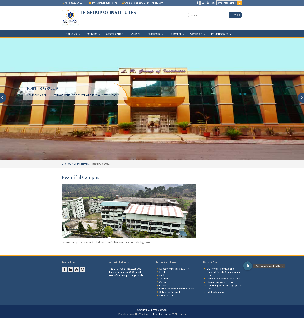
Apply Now (157, 2)
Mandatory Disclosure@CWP (174, 268)
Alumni (135, 33)
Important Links (227, 2)
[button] (247, 265)
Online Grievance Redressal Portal (176, 288)
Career (162, 281)
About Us (71, 33)
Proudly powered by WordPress (134, 313)
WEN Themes (179, 313)
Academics (154, 33)
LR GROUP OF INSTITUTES (108, 12)
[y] (208, 3)
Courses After (114, 33)
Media (162, 275)
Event (162, 271)
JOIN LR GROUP (42, 88)
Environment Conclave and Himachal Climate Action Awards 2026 (223, 272)
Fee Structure (166, 295)
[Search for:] (215, 14)
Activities (163, 278)
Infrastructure (219, 33)
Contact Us (165, 285)
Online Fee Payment (169, 291)
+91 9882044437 (74, 2)
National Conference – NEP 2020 (223, 278)
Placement (175, 33)
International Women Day (219, 281)
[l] (202, 3)
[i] (213, 3)
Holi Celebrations (215, 291)
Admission (196, 33)
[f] (197, 3)
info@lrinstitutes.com (104, 2)
